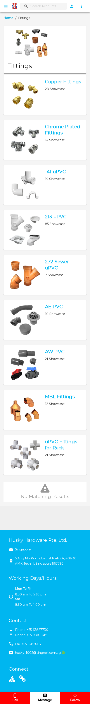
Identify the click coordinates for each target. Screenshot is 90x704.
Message (45, 700)
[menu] (6, 6)
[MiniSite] (22, 680)
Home (8, 18)
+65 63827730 (37, 630)
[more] (82, 6)
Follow (75, 700)
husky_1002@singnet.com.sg (38, 653)
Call (15, 700)
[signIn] (72, 6)
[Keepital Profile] (12, 679)
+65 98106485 (37, 635)
